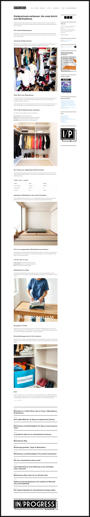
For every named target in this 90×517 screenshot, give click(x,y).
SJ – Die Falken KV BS (64, 122)
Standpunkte (42, 8)
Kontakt (63, 8)
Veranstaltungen (56, 8)
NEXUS (62, 121)
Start (32, 8)
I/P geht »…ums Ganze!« (64, 108)
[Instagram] (65, 17)
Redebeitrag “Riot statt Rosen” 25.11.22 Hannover (68, 107)
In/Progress (36, 8)
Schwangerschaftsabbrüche (71, 8)
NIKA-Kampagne (65, 41)
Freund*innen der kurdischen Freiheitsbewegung (68, 119)
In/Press (48, 8)
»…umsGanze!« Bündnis (68, 40)
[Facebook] (68, 17)
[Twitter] (71, 17)
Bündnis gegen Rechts (64, 116)
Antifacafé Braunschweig (65, 115)
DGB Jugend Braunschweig (65, 117)
